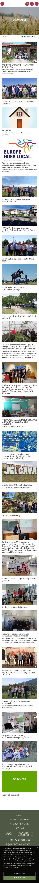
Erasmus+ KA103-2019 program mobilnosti (16, 702)
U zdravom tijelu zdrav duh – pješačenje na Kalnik (19, 317)
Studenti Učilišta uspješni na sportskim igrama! (19, 579)
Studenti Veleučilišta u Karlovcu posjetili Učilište (16, 200)
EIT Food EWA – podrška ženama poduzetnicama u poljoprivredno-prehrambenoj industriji (17, 456)
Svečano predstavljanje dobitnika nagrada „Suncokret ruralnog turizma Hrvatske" (18, 672)
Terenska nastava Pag (11, 515)
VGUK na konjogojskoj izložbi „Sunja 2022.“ (18, 260)
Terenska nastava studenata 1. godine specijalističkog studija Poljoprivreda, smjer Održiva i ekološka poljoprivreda (19, 346)
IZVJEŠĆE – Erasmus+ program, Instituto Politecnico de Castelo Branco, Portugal (19, 230)
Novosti (4, 36)
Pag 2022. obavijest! (11, 795)
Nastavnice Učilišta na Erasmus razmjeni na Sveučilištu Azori (15, 635)
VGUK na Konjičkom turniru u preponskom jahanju (15, 288)
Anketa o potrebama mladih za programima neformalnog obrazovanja (19, 164)
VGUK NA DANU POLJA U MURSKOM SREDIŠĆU (18, 103)
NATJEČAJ (6, 130)
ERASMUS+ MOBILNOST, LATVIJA (17, 485)
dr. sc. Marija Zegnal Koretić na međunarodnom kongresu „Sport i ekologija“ (17, 766)
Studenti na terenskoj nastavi (15, 607)
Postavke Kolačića (20, 873)
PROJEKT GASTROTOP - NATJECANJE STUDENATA (18, 66)
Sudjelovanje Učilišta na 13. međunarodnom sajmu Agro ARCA (17, 736)
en (27, 4)
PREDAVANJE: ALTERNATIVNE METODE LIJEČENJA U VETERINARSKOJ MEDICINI (19, 422)
